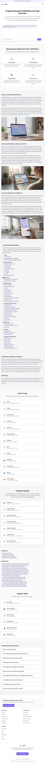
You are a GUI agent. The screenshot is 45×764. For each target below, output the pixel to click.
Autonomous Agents (27, 718)
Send (39, 39)
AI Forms (6, 273)
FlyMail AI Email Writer (9, 268)
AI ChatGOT (6, 272)
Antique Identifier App (9, 286)
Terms (2, 732)
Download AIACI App (22, 753)
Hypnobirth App (7, 305)
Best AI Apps (3, 734)
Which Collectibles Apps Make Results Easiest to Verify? (14, 574)
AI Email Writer (7, 267)
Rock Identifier (7, 289)
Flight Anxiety (7, 341)
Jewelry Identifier (8, 296)
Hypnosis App (7, 343)
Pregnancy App (7, 313)
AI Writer (3, 714)
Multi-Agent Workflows (27, 716)
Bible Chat (6, 327)
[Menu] (42, 4)
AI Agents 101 (26, 712)
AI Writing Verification (7, 553)
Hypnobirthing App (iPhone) (10, 310)
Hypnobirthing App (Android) (10, 311)
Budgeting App (7, 331)
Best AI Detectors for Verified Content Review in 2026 (14, 568)
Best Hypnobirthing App (9, 306)
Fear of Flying (7, 339)
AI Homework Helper (8, 323)
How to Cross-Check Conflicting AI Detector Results (14, 578)
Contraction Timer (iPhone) (10, 316)
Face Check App (8, 299)
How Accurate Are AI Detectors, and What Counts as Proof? (15, 563)
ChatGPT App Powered (9, 263)
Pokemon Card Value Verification (9, 557)
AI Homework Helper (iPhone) (10, 325)
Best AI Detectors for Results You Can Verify (12, 580)
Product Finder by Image (9, 280)
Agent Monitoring (26, 722)
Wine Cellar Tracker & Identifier (11, 258)
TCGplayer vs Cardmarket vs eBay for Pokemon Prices (14, 583)
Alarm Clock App (8, 338)
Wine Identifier (7, 256)
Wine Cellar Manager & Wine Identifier (12, 260)
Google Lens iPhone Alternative (11, 301)
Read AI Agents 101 (9, 705)
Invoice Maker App (8, 334)
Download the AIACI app (25, 381)
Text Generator (4, 716)
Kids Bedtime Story (8, 346)
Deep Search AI (7, 265)
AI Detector (6, 270)
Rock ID (6, 288)
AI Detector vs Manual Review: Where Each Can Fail (13, 577)
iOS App (3, 738)
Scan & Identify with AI (9, 275)
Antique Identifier (8, 284)
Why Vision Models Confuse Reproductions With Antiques (15, 569)
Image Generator (4, 718)
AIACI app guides (30, 496)
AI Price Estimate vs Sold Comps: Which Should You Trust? (15, 571)
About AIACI (3, 728)
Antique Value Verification (8, 554)
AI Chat (2, 712)
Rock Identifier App (8, 293)
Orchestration (25, 714)
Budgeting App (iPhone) (9, 332)
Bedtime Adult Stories (9, 344)
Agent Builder (25, 720)
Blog (2, 736)
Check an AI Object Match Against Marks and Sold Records (15, 572)
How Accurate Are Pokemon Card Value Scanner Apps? (14, 581)
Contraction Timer (8, 315)
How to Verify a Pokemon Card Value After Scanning (14, 584)
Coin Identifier (7, 294)
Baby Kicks (6, 318)
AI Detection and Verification (8, 556)
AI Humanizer (4, 722)
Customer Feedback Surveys (10, 348)
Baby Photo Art (7, 319)
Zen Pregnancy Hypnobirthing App (12, 308)
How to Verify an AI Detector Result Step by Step (13, 566)
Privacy (2, 730)
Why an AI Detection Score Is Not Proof (11, 575)
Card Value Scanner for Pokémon (11, 297)
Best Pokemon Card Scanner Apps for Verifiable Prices (14, 586)
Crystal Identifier (8, 291)
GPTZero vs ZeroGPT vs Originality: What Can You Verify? (15, 565)
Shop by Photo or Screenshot (10, 279)
